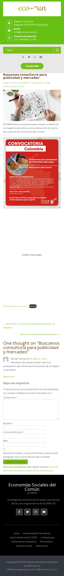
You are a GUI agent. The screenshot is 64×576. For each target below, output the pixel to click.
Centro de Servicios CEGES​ (23, 537)
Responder (9, 376)
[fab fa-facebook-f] (23, 57)
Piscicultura (46, 541)
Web (5, 440)
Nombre (8, 423)
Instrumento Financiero (24, 541)
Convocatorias (37, 82)
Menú (10, 50)
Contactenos (47, 537)
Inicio (16, 533)
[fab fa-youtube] (41, 57)
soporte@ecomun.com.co (43, 569)
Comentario (10, 397)
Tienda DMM (32, 66)
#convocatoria (9, 86)
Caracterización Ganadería (36, 533)
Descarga (33, 306)
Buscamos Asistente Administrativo (40, 334)
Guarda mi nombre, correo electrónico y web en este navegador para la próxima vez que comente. (30, 454)
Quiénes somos (24, 545)
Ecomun (21, 86)
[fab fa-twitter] (29, 57)
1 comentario (23, 82)
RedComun (42, 545)
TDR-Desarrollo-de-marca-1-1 (15, 306)
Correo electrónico (14, 432)
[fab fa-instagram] (35, 57)
